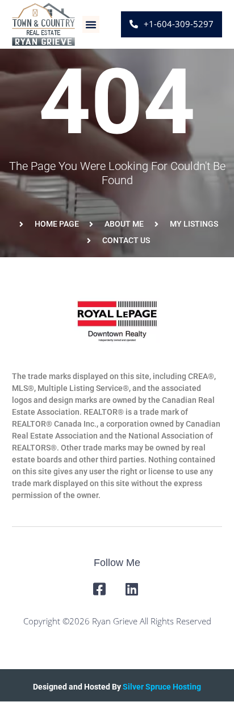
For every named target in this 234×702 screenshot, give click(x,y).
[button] (90, 24)
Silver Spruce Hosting (162, 686)
